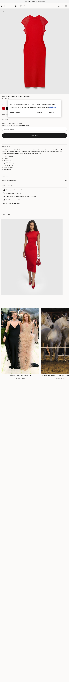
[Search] (59, 6)
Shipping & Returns (7, 185)
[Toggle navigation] (66, 6)
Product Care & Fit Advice (9, 180)
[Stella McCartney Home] (17, 6)
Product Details (6, 146)
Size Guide (5, 119)
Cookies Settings (15, 112)
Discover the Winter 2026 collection (34, 1)
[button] (34, 51)
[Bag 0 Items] (62, 6)
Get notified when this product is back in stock (15, 125)
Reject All (51, 112)
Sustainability (5, 176)
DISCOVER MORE (20, 378)
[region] (34, 108)
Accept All (39, 112)
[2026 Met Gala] (20, 341)
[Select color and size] (3, 11)
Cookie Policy (52, 107)
